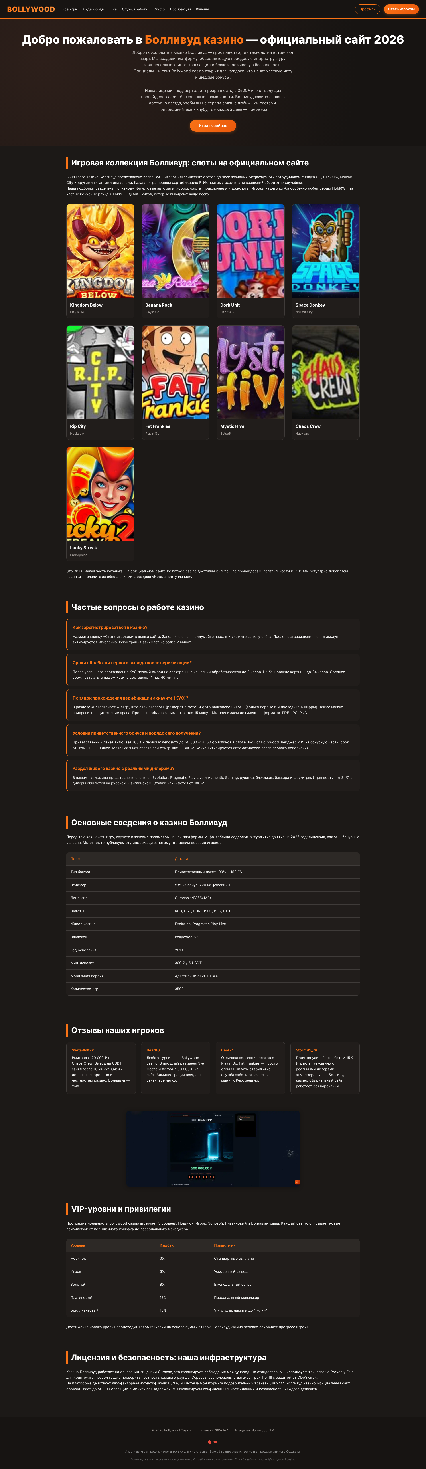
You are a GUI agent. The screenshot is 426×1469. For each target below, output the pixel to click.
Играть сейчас (213, 125)
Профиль (367, 9)
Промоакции (180, 9)
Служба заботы (135, 9)
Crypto (159, 9)
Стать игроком (401, 9)
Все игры (70, 9)
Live (113, 9)
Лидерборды (94, 9)
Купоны (202, 9)
